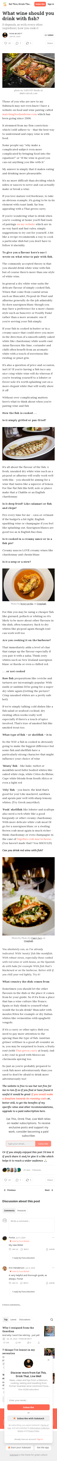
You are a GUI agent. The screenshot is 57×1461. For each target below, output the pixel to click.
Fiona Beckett (15, 34)
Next (47, 1190)
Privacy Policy (33, 1431)
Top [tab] (5, 1319)
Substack (14, 1454)
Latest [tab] (13, 1319)
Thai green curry (26, 1050)
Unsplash (41, 603)
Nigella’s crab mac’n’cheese (34, 839)
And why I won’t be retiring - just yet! (21, 1335)
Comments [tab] (9, 1210)
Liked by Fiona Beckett (20, 1241)
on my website (26, 224)
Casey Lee (36, 938)
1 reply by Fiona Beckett (23, 1258)
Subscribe (40, 4)
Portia (12, 1237)
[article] (28, 1335)
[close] (48, 1360)
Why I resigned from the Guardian (18, 1329)
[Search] (52, 1319)
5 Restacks (36, 1170)
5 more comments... (11, 1305)
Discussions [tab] (24, 1319)
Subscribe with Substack (30, 1418)
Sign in (51, 4)
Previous (11, 1190)
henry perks (27, 603)
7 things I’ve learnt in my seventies (18, 1351)
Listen (50, 35)
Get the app (43, 1447)
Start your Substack (21, 1447)
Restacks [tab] (21, 1210)
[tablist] (15, 1211)
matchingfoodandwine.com (19, 114)
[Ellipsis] (53, 1237)
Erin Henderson (16, 1267)
